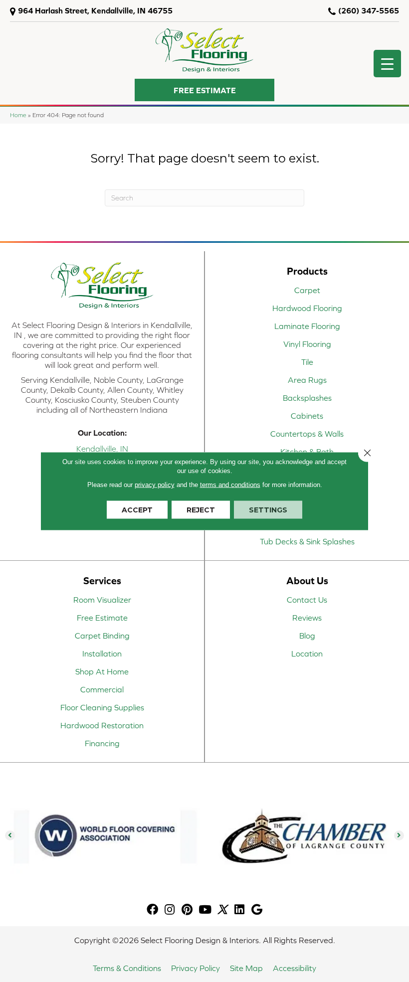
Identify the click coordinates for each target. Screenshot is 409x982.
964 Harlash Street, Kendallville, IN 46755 (95, 10)
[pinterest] (187, 910)
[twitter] (222, 910)
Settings (268, 509)
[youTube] (205, 910)
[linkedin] (239, 910)
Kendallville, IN (102, 448)
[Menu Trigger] (387, 63)
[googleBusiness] (256, 910)
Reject (201, 509)
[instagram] (170, 910)
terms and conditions (230, 485)
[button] (204, 90)
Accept (137, 509)
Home (18, 115)
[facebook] (152, 910)
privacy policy (155, 485)
